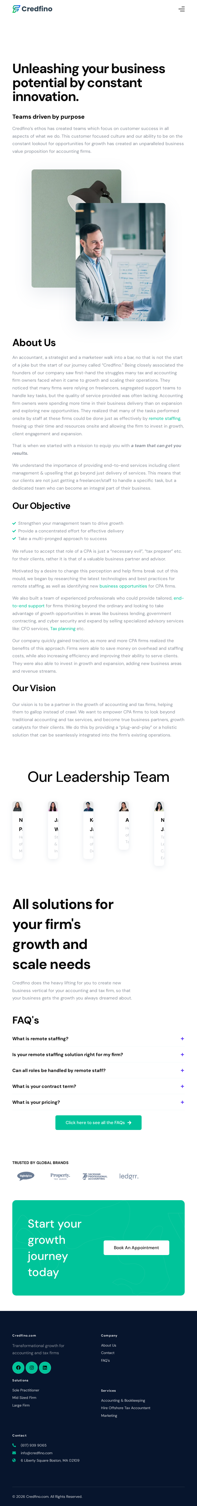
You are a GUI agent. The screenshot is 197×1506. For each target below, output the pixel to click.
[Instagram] (32, 1368)
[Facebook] (18, 1368)
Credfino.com (24, 1335)
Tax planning (62, 628)
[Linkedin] (45, 1368)
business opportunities (123, 586)
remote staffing (164, 418)
